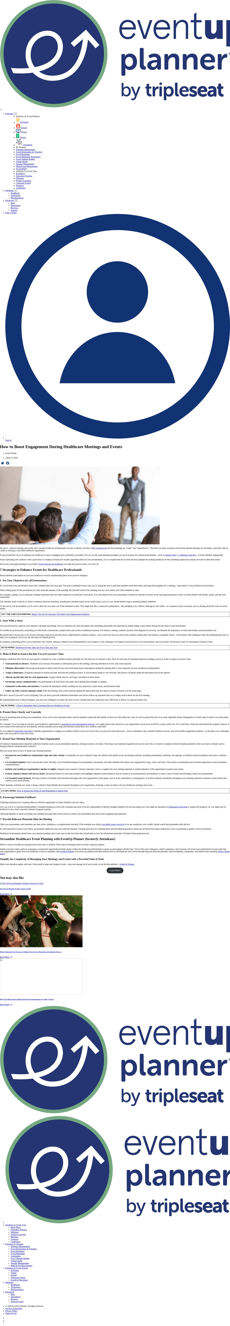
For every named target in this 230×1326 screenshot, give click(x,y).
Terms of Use (11, 1313)
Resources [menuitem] (10, 200)
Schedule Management (25, 149)
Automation (16, 1256)
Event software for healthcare (50, 564)
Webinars (20, 178)
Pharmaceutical (17, 1289)
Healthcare (15, 1285)
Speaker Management (25, 164)
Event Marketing (18, 1254)
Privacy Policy (11, 1311)
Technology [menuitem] (16, 195)
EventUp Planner (67, 851)
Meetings (14, 1237)
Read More (5, 894)
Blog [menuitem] (13, 203)
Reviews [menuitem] (14, 208)
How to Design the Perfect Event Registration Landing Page (42, 791)
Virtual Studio (22, 161)
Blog (13, 1294)
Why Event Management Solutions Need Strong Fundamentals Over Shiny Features (27, 999)
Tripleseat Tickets (18, 1278)
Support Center (17, 1301)
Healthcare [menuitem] (15, 193)
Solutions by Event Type (15, 1225)
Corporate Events (23, 183)
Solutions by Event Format (16, 1268)
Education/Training (24, 176)
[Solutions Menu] (15, 113)
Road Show (16, 1227)
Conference (21, 188)
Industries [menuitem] (9, 190)
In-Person (15, 1270)
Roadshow (20, 173)
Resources (9, 1292)
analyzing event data (23, 731)
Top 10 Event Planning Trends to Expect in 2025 (15, 889)
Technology (16, 1287)
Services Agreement (13, 1308)
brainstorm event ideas (178, 807)
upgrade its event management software (78, 724)
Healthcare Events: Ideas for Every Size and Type (37, 647)
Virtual (13, 1273)
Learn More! (115, 870)
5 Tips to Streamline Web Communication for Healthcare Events (43, 705)
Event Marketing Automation (28, 157)
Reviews (14, 1299)
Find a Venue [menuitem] (11, 213)
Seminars (20, 185)
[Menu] (1, 109)
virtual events (170, 555)
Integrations (15, 1297)
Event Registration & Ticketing (29, 152)
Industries (9, 1282)
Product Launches (23, 181)
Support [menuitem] (14, 210)
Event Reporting (23, 154)
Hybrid (14, 1275)
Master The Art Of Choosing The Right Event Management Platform (60, 614)
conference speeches (187, 555)
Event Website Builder (25, 159)
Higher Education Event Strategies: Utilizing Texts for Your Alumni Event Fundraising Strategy (31, 952)
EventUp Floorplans (19, 1280)
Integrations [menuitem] (15, 205)
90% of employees (99, 548)
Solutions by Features (14, 1244)
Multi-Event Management (27, 166)
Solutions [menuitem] (9, 114)
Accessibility (21, 169)
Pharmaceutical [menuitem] (17, 198)
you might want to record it (113, 824)
